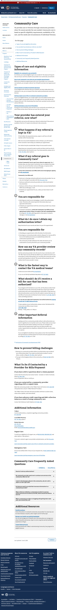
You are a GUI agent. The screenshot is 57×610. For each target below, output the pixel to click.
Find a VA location (47, 582)
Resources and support (49, 563)
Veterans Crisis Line (48, 557)
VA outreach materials (20, 580)
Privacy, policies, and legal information (35, 601)
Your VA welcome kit (20, 582)
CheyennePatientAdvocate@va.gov (26, 427)
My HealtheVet (52, 13)
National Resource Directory (5, 579)
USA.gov (24, 603)
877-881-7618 (21, 376)
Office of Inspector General (8, 601)
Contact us (45, 8)
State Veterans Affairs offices (20, 571)
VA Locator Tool (43, 180)
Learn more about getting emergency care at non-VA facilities (29, 455)
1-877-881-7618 (50, 295)
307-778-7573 (17, 424)
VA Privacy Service (5, 603)
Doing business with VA (20, 575)
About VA (21, 13)
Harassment (39, 599)
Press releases (32, 558)
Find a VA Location (32, 13)
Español (3, 589)
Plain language (20, 601)
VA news (31, 556)
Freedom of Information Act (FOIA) (25, 599)
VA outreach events (5, 576)
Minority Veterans (5, 562)
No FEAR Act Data (16, 603)
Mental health (4, 567)
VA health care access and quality (21, 559)
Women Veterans (5, 560)
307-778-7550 (23, 152)
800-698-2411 (46, 571)
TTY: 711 (45, 573)
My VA (44, 13)
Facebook (31, 563)
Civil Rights (12, 599)
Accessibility (4, 599)
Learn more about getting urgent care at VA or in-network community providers (34, 444)
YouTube (31, 572)
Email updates (32, 561)
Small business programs (7, 573)
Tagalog (8, 589)
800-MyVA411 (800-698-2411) (45, 434)
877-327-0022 (45, 274)
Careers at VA (18, 577)
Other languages (16, 589)
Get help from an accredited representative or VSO (20, 564)
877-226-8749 (51, 387)
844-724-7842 (47, 357)
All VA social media (33, 575)
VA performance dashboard (35, 603)
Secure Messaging (18, 426)
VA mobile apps (19, 568)
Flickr (30, 570)
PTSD (2, 565)
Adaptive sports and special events (6, 570)
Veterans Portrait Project (7, 605)
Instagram (31, 565)
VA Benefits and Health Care (8, 13)
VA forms (17, 556)
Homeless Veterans (5, 558)
